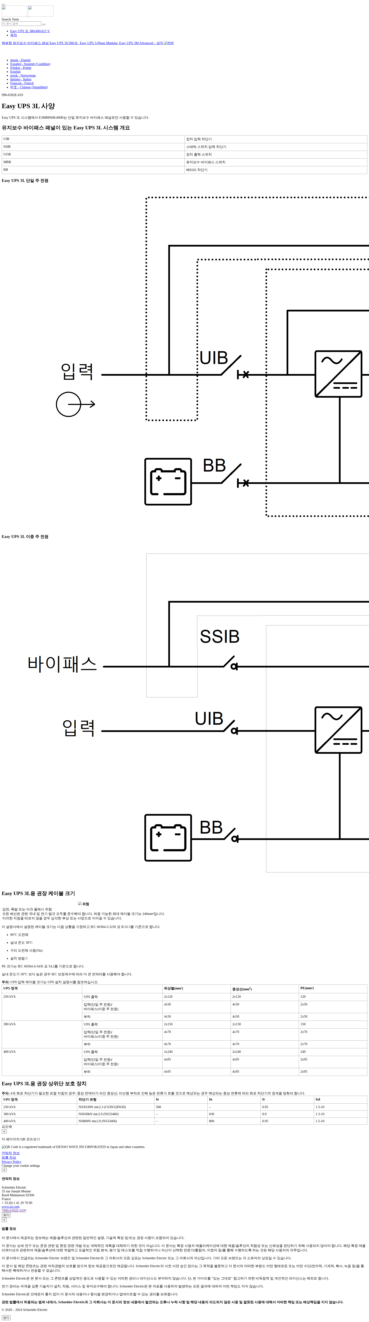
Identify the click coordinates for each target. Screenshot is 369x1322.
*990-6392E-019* (14, 1210)
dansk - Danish (20, 60)
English (15, 71)
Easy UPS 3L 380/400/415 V (30, 31)
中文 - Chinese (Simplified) (29, 87)
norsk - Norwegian (23, 75)
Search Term (10, 19)
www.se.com (10, 1206)
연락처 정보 (11, 1153)
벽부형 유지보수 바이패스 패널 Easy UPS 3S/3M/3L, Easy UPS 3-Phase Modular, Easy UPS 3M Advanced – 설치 (83, 43)
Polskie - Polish (20, 68)
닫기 (6, 1215)
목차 (13, 35)
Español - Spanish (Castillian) (30, 64)
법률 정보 (9, 1157)
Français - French (22, 83)
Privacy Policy (11, 1162)
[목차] (3, 48)
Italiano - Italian (20, 79)
